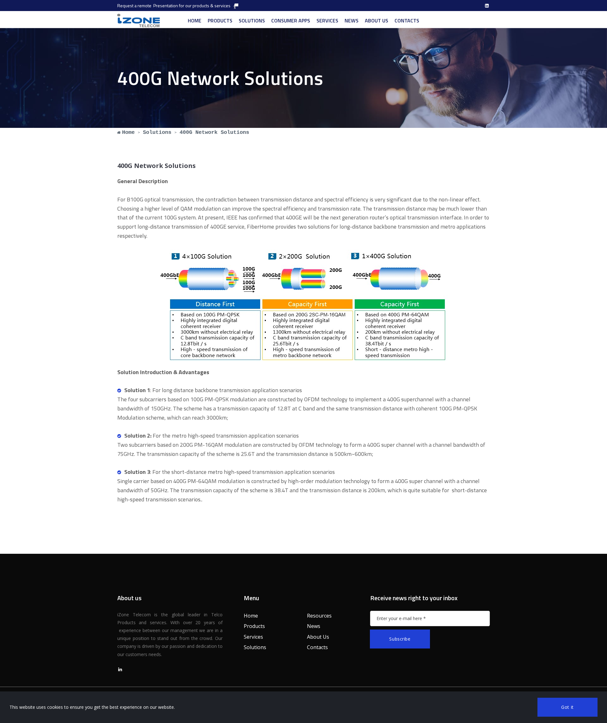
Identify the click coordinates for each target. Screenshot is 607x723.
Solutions (255, 647)
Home (251, 615)
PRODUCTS (220, 20)
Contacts (317, 647)
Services (253, 636)
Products (254, 626)
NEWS (352, 20)
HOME (194, 20)
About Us (318, 636)
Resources (319, 615)
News (313, 626)
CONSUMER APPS (290, 20)
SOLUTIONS (252, 20)
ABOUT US (376, 20)
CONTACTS (407, 20)
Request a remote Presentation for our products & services (173, 5)
